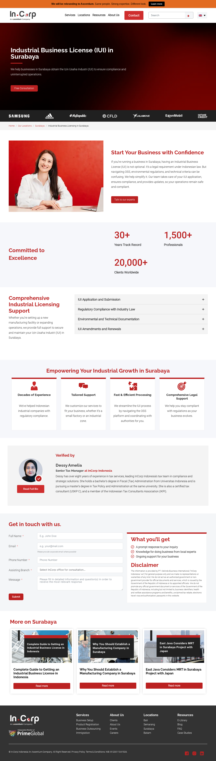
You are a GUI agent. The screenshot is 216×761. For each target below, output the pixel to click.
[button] (202, 15)
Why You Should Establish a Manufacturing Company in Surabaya (107, 671)
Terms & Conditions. (95, 752)
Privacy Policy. (78, 752)
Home (12, 125)
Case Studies (184, 732)
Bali (146, 720)
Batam (147, 732)
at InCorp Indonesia (98, 470)
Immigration (83, 732)
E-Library (182, 720)
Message (14, 579)
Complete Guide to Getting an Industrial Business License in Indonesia (36, 673)
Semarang (149, 724)
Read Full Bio (30, 488)
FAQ (179, 728)
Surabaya (40, 125)
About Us (115, 724)
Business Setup (84, 720)
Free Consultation (24, 88)
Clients (113, 720)
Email (12, 546)
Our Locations (25, 125)
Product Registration (87, 724)
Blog (179, 724)
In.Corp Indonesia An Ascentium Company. (31, 752)
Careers (114, 732)
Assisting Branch (19, 570)
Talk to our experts (124, 199)
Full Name (15, 536)
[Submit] (189, 15)
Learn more (156, 4)
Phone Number (18, 559)
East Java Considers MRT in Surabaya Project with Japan (173, 671)
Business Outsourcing (88, 728)
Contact (133, 15)
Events (113, 728)
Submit (16, 596)
